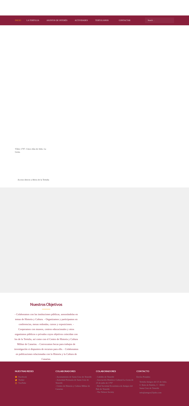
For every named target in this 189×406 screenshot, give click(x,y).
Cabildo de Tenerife (105, 377)
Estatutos (78, 255)
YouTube (22, 383)
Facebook (22, 377)
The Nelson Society (105, 392)
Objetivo (23, 255)
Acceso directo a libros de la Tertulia (33, 180)
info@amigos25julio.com (150, 392)
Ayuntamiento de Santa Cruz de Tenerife (74, 377)
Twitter (21, 380)
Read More (21, 282)
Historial (131, 255)
